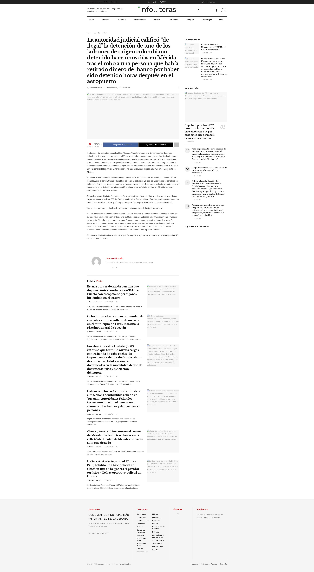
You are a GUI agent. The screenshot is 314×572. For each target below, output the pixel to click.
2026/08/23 (108, 376)
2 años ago (207, 53)
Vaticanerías (157, 547)
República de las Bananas (158, 536)
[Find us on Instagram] (207, 10)
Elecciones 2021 (141, 539)
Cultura (156, 20)
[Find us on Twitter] (198, 10)
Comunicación (143, 520)
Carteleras (141, 514)
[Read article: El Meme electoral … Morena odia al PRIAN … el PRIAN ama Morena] (192, 48)
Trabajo (107, 2)
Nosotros (90, 2)
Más (221, 20)
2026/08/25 (108, 302)
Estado (140, 549)
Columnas (173, 20)
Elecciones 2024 (141, 544)
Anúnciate (99, 2)
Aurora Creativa (124, 564)
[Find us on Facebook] (194, 10)
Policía (105, 33)
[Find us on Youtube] (203, 10)
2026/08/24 (108, 332)
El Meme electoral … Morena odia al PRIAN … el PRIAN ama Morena (213, 47)
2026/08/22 (108, 414)
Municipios (157, 517)
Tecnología (207, 20)
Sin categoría (158, 540)
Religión (190, 20)
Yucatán (105, 20)
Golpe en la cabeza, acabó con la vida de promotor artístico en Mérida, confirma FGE (209, 170)
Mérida (155, 514)
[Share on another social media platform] (176, 145)
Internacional (140, 20)
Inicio (91, 20)
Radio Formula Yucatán (158, 528)
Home (89, 33)
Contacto (114, 2)
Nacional (122, 20)
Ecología (140, 535)
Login (202, 2)
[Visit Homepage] (157, 10)
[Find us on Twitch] (211, 10)
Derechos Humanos (141, 531)
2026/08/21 (108, 480)
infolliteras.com (98, 564)
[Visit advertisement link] (157, 29)
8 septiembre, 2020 (114, 88)
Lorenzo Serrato (95, 88)
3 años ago (207, 80)
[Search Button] (225, 2)
